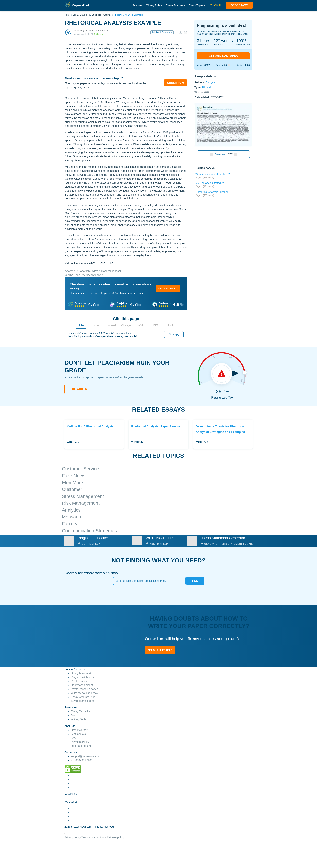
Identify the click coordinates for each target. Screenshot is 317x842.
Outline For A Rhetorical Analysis (84, 275)
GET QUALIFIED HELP (159, 650)
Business (96, 14)
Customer (72, 489)
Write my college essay (84, 693)
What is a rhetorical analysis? (212, 174)
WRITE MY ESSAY (168, 288)
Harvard (111, 325)
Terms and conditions (93, 837)
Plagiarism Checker (82, 677)
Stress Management (83, 496)
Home (67, 14)
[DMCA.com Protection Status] (72, 769)
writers (223, 40)
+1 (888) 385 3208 (81, 760)
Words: (201, 92)
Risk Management (81, 503)
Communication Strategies (89, 530)
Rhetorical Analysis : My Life (212, 192)
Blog (73, 715)
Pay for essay (79, 681)
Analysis (107, 14)
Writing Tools (153, 5)
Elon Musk (73, 482)
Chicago (126, 325)
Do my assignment (82, 685)
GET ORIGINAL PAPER (223, 55)
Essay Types (196, 5)
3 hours (203, 40)
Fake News (73, 475)
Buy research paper (82, 700)
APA (81, 325)
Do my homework (81, 673)
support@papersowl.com (85, 756)
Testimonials (78, 734)
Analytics (71, 510)
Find (195, 580)
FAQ (73, 737)
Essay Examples (81, 14)
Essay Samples (174, 5)
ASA (140, 325)
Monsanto (72, 516)
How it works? (79, 730)
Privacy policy (72, 837)
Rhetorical (208, 87)
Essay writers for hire (83, 697)
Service (136, 5)
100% (241, 40)
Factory (69, 523)
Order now (239, 5)
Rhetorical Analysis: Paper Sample (155, 426)
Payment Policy (80, 741)
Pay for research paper (84, 689)
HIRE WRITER (78, 389)
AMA (170, 325)
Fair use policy (115, 837)
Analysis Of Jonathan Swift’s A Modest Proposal (93, 271)
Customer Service (80, 468)
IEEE (155, 325)
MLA (96, 325)
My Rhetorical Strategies (209, 183)
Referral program (81, 745)
